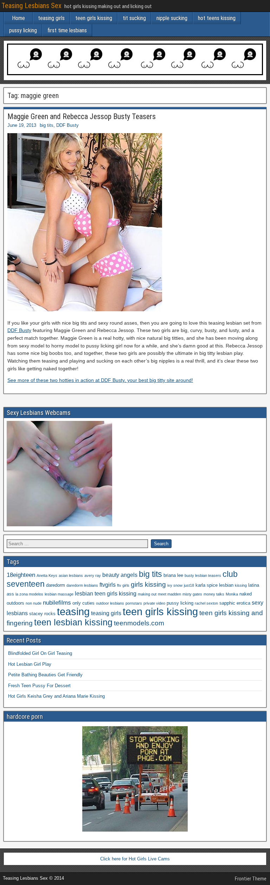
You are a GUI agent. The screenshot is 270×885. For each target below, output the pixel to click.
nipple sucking (171, 18)
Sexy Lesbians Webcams (39, 412)
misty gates (192, 594)
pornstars (134, 603)
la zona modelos (29, 594)
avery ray (92, 575)
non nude (33, 603)
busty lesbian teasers (203, 575)
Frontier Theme (250, 879)
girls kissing (148, 584)
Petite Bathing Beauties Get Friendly (45, 674)
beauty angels (119, 575)
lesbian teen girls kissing (105, 594)
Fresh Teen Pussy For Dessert (39, 685)
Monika (232, 594)
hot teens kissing (217, 18)
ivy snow (174, 585)
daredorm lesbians (82, 585)
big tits (46, 125)
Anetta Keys (47, 575)
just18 (189, 585)
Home (18, 18)
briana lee (173, 575)
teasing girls (51, 18)
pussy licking (23, 30)
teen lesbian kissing (73, 622)
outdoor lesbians (110, 603)
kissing (241, 585)
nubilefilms (57, 602)
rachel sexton (206, 603)
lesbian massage (59, 594)
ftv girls (123, 585)
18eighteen (21, 574)
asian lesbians (71, 575)
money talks (214, 594)
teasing (73, 611)
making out (147, 594)
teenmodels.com (139, 623)
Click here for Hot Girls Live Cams (135, 858)
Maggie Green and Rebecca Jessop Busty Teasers (81, 116)
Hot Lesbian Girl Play (29, 664)
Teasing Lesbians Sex (31, 5)
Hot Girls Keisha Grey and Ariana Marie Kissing (56, 696)
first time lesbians (67, 30)
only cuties (83, 603)
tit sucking (134, 18)
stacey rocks (42, 613)
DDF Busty (67, 125)
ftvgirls (107, 585)
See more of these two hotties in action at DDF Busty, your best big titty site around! (100, 380)
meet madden (169, 594)
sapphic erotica (234, 603)
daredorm (55, 585)
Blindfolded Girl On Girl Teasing (40, 653)
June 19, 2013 (21, 125)
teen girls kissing (93, 18)
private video (154, 603)
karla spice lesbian (214, 585)
